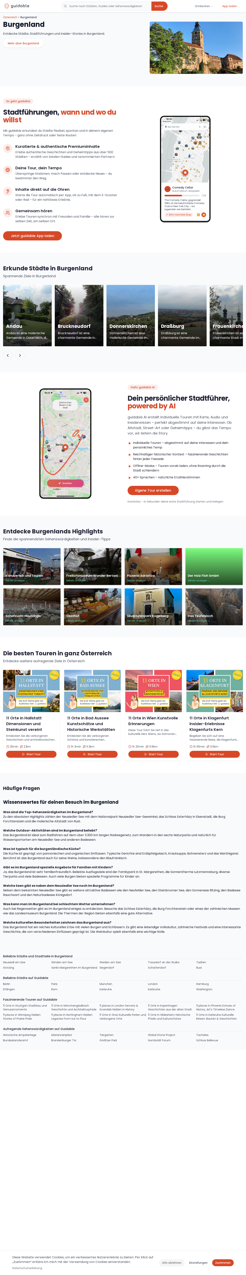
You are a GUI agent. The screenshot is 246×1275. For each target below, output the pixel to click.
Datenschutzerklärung (27, 1268)
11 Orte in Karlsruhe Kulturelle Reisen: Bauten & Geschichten (216, 1017)
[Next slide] (20, 355)
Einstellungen (198, 1263)
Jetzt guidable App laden (32, 235)
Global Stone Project (161, 1035)
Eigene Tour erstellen (153, 490)
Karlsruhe (106, 989)
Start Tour (34, 754)
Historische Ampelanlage (19, 1035)
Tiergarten (107, 1035)
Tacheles (202, 1035)
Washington (204, 989)
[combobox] (106, 6)
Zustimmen (223, 1263)
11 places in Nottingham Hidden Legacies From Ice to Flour (71, 1017)
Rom (54, 989)
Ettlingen (9, 989)
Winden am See (62, 962)
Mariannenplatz (61, 1035)
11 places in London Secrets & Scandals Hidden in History (119, 1007)
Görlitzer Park (108, 1040)
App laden (229, 6)
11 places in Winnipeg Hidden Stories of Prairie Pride (22, 1017)
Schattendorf (157, 968)
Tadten (201, 962)
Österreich (10, 17)
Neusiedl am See (14, 962)
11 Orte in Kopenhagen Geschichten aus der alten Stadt (170, 1007)
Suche (159, 6)
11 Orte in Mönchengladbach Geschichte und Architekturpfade (73, 1007)
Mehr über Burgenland (23, 43)
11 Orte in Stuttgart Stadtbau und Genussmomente (25, 1007)
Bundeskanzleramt (15, 1040)
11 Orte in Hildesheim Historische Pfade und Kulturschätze (169, 1017)
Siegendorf (107, 968)
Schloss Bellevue (207, 1040)
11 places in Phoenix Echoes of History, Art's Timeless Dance (216, 1007)
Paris (54, 984)
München (106, 984)
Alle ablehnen (171, 1263)
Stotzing (8, 968)
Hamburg (202, 984)
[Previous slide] (7, 355)
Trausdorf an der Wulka (163, 962)
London (153, 984)
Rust (199, 968)
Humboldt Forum (159, 1040)
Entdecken (202, 6)
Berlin (6, 984)
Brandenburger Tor (63, 1040)
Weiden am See (110, 962)
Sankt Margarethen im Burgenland (74, 968)
